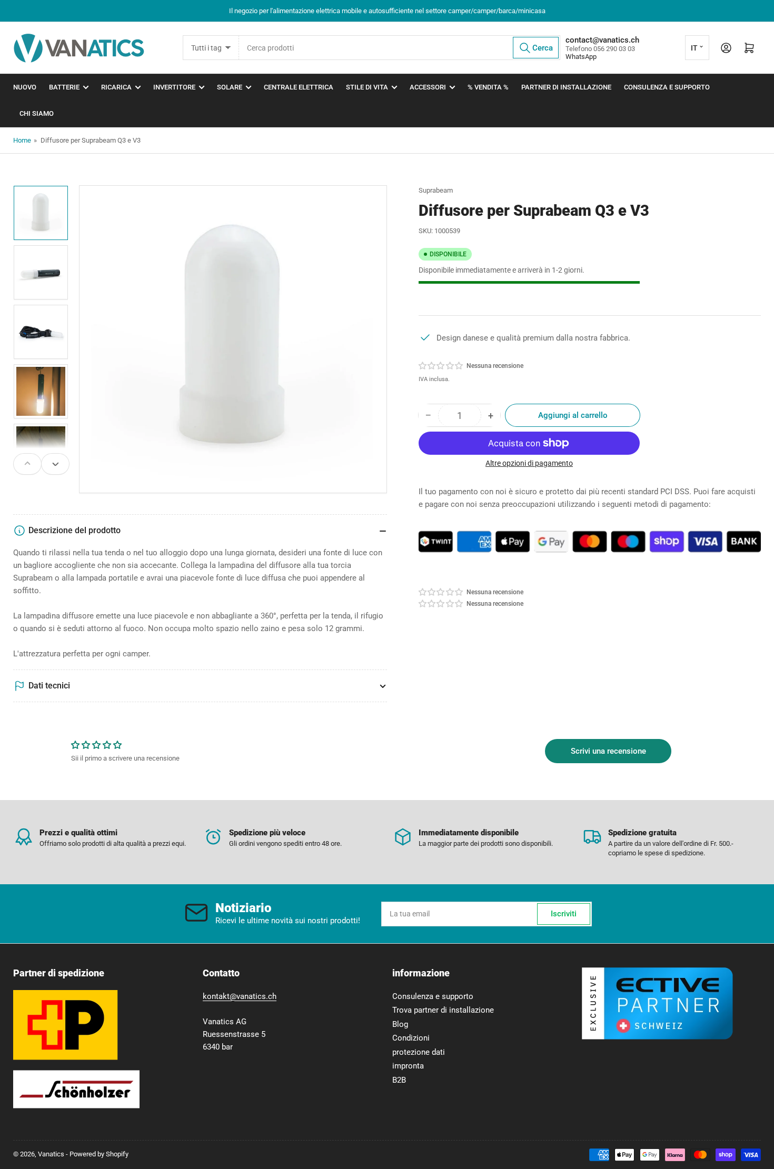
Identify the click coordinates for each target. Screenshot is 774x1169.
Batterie (64, 87)
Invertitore (174, 87)
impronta (408, 1066)
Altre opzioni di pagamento (529, 463)
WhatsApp (581, 57)
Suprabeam (436, 190)
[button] (441, 366)
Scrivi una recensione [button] (608, 751)
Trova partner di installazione (443, 1010)
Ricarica (116, 87)
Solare (229, 87)
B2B (399, 1080)
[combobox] (399, 47)
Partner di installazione (566, 87)
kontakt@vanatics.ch (239, 996)
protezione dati (418, 1052)
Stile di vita (367, 87)
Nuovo (24, 87)
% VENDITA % (488, 87)
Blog (400, 1024)
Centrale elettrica (298, 87)
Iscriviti (564, 913)
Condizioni (411, 1038)
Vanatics (51, 1154)
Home (22, 140)
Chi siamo (36, 113)
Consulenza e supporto (667, 87)
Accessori (428, 87)
